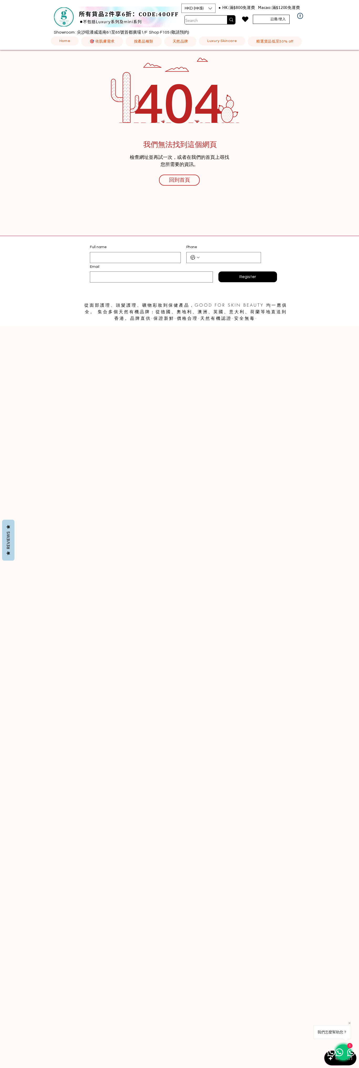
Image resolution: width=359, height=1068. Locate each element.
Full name (98, 247)
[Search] (231, 19)
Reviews (8, 540)
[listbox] (198, 8)
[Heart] (245, 19)
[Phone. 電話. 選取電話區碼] (195, 257)
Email (94, 267)
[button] (198, 8)
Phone (191, 247)
